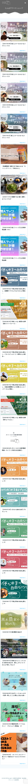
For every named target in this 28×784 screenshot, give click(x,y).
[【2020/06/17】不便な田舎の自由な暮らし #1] (14, 589)
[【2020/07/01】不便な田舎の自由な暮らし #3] (14, 528)
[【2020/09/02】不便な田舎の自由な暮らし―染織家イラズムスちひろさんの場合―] (14, 276)
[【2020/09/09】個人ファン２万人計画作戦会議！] (14, 246)
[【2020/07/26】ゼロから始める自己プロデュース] (14, 497)
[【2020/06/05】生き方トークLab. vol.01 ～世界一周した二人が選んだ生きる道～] (14, 681)
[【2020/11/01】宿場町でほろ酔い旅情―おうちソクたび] (14, 184)
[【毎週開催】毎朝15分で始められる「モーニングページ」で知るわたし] (14, 154)
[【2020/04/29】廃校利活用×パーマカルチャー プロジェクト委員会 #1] (14, 712)
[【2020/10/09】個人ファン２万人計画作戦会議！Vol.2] (14, 215)
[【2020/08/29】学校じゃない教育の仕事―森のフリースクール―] (14, 309)
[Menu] (25, 3)
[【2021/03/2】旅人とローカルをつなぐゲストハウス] (14, 123)
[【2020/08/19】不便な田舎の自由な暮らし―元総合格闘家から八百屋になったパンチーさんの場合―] (14, 372)
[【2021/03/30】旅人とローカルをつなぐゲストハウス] (14, 31)
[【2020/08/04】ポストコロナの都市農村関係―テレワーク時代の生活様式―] (14, 436)
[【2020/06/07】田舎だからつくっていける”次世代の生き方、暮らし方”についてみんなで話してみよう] (14, 648)
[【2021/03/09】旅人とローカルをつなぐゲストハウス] (14, 93)
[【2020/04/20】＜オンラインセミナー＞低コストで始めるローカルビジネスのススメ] (14, 742)
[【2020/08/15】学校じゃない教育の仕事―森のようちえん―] (14, 405)
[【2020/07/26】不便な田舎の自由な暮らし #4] (14, 466)
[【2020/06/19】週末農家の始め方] (14, 620)
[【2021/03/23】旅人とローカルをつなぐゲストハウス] (14, 62)
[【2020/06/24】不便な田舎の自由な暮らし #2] (14, 558)
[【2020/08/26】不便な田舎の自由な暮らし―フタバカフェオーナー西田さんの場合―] (14, 340)
